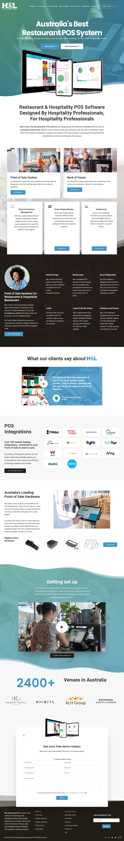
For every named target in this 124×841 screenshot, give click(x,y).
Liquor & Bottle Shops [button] (82, 308)
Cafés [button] (48, 308)
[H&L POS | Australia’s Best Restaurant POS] (10, 6)
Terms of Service (79, 790)
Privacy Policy (68, 790)
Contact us (68, 829)
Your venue (42, 6)
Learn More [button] (49, 46)
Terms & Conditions (41, 822)
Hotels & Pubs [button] (52, 275)
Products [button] (33, 6)
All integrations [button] (14, 468)
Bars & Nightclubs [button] (108, 275)
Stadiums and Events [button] (109, 308)
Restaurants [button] (78, 275)
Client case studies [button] (61, 652)
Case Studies (39, 829)
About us (38, 811)
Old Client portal (70, 811)
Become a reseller (41, 818)
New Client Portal (70, 815)
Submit (62, 795)
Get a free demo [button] (71, 46)
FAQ (66, 832)
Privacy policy (39, 825)
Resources (68, 818)
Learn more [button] (18, 192)
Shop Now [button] (110, 541)
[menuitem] (33, 6)
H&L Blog (67, 822)
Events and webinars (71, 825)
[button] (115, 6)
